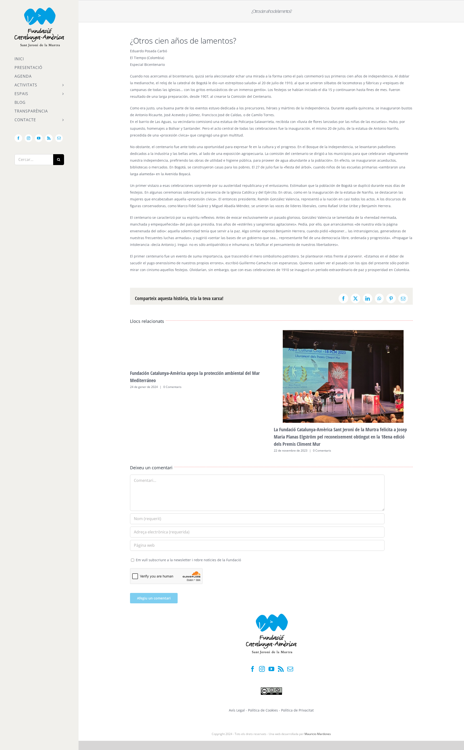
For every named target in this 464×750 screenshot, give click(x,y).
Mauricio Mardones (317, 734)
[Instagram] (262, 669)
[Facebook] (252, 669)
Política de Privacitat (297, 710)
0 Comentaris (172, 387)
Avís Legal (237, 710)
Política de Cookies (263, 710)
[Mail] (290, 669)
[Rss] (281, 669)
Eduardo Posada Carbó (148, 51)
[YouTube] (271, 669)
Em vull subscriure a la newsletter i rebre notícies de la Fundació (188, 560)
